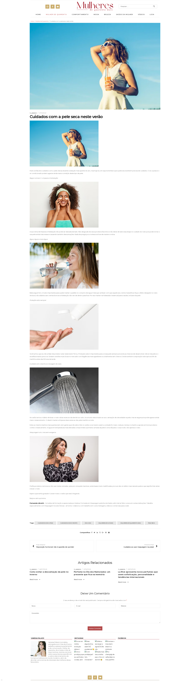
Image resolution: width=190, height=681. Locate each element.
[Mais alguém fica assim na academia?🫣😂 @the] (90, 645)
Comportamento (80, 14)
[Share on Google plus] (103, 532)
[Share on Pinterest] (106, 532)
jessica (34, 113)
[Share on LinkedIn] (97, 532)
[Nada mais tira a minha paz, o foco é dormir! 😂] (100, 656)
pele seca (151, 523)
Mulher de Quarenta (56, 14)
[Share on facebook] (91, 532)
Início (32, 21)
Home (38, 14)
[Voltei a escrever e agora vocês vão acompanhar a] (100, 645)
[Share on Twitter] (94, 532)
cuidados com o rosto (68, 523)
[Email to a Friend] (109, 532)
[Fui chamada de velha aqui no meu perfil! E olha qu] (110, 656)
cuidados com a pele (45, 523)
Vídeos (141, 14)
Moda (96, 14)
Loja (152, 14)
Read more (34, 579)
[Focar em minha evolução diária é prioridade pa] (79, 645)
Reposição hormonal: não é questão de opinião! (53, 546)
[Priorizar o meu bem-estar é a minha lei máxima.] (110, 645)
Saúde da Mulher (124, 14)
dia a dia (88, 523)
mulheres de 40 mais (106, 523)
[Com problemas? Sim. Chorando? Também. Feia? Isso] (90, 656)
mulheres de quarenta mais (131, 523)
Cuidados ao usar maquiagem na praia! (140, 546)
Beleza (107, 14)
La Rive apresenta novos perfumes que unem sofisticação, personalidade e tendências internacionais (138, 574)
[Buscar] (154, 6)
